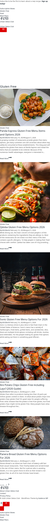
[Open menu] (3, 30)
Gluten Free (4, 11)
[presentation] (25, 108)
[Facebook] (1, 19)
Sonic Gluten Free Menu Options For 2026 (24, 319)
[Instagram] (7, 19)
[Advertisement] (25, 58)
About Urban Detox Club (9, 491)
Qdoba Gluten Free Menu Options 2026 (22, 227)
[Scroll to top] (1, 504)
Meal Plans (4, 16)
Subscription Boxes (7, 8)
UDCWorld (6, 138)
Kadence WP (43, 498)
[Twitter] (4, 19)
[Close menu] (2, 508)
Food (2, 13)
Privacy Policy (5, 496)
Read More (5, 158)
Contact (3, 493)
